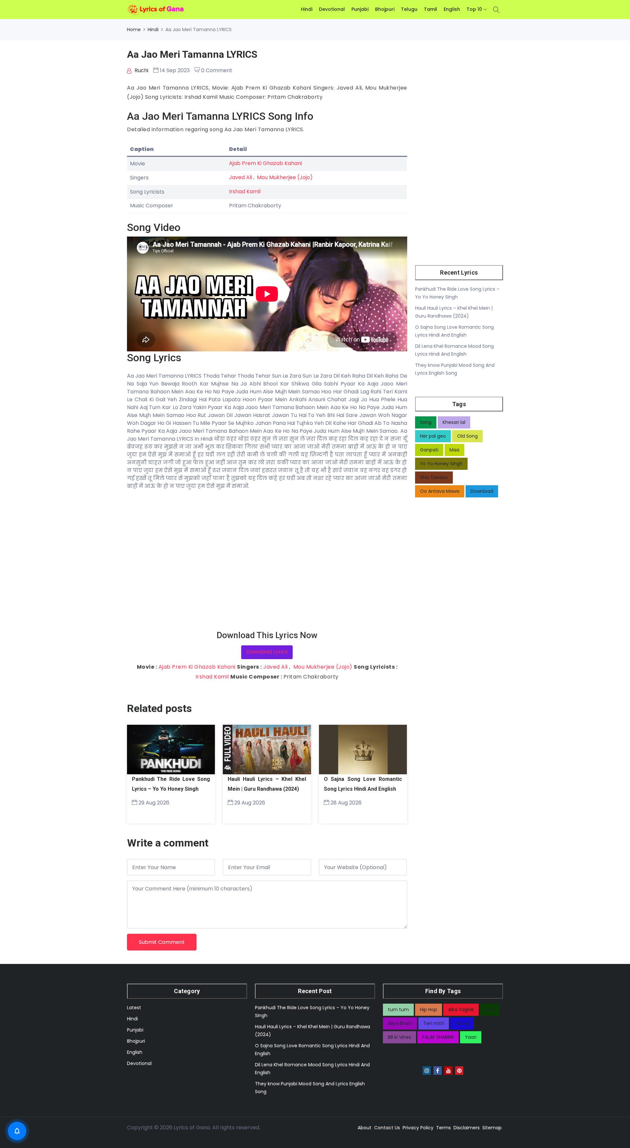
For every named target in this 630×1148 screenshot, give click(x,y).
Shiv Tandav (434, 477)
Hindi (306, 9)
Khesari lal (454, 422)
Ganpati (429, 450)
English (452, 9)
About (364, 1127)
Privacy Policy (418, 1127)
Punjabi (359, 9)
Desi (489, 1009)
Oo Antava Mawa (439, 491)
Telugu (409, 9)
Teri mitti (433, 1023)
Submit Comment (162, 942)
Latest (134, 1007)
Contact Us (387, 1127)
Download (482, 491)
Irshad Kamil (245, 191)
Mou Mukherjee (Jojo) (285, 177)
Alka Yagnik (461, 1009)
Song (425, 422)
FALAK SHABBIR (438, 1037)
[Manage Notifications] (17, 1131)
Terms (443, 1127)
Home (134, 29)
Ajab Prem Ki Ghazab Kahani (265, 163)
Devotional (332, 9)
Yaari (470, 1037)
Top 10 (474, 9)
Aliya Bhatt (400, 1023)
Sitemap (492, 1127)
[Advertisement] (267, 560)
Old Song (467, 436)
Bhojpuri (384, 9)
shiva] (462, 1023)
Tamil (430, 9)
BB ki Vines (399, 1037)
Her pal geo (433, 436)
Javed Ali (240, 177)
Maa (454, 450)
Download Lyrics (267, 652)
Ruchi (140, 70)
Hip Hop (428, 1009)
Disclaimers (466, 1127)
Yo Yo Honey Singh (441, 463)
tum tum (398, 1009)
